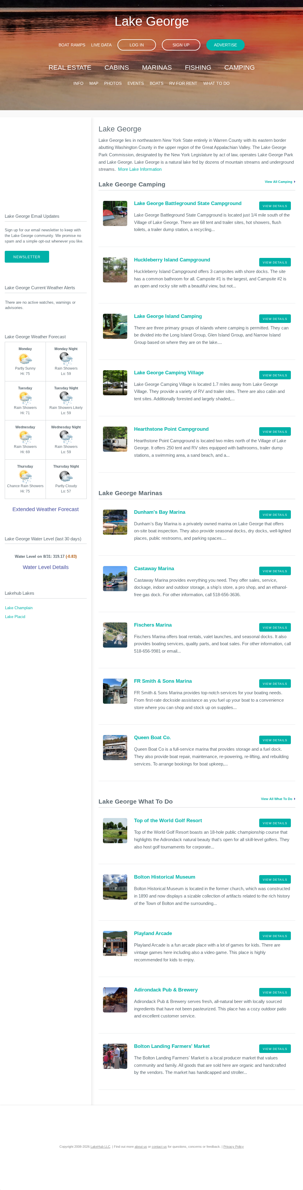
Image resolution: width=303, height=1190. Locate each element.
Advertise (225, 45)
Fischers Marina (153, 625)
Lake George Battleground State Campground (187, 203)
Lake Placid (15, 617)
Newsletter (27, 257)
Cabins (116, 67)
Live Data (101, 45)
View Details (275, 206)
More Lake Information (140, 169)
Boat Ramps (72, 45)
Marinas (157, 67)
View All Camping (278, 181)
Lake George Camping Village (169, 372)
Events (136, 83)
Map (93, 83)
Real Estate (70, 67)
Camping (239, 67)
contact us (159, 1146)
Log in (137, 45)
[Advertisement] (46, 160)
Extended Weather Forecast (45, 509)
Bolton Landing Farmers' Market (172, 1046)
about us (141, 1146)
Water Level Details (46, 567)
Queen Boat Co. (152, 737)
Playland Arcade (153, 933)
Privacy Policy (233, 1146)
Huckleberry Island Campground (172, 260)
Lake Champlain (19, 608)
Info (78, 83)
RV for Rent (183, 83)
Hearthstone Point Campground (171, 429)
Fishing (198, 67)
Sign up (181, 45)
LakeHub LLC (100, 1146)
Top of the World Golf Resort (168, 820)
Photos (113, 83)
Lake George (152, 21)
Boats (156, 83)
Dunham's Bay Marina (159, 512)
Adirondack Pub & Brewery (166, 990)
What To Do (216, 83)
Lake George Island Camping (168, 316)
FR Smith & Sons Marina (163, 681)
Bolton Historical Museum (164, 877)
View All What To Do (276, 799)
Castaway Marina (154, 568)
